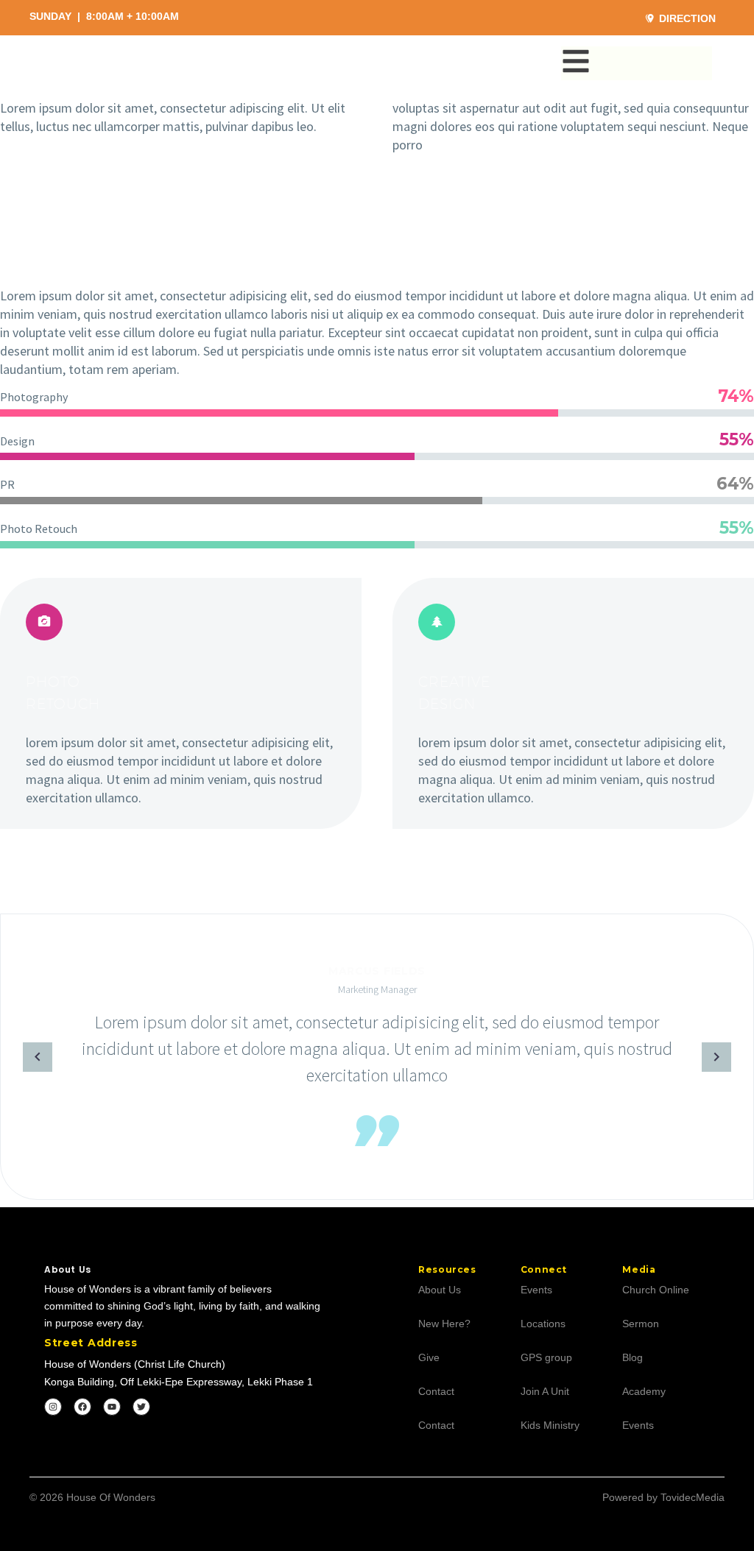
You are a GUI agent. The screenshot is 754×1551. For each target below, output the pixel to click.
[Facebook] (82, 1407)
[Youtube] (112, 1407)
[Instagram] (53, 1407)
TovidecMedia (692, 1497)
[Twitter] (141, 1407)
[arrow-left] (15, 1056)
